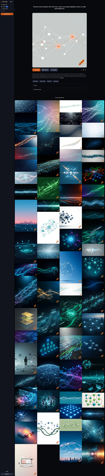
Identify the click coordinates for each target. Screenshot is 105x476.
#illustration (35, 81)
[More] (81, 70)
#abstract (49, 81)
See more (62, 77)
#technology (42, 81)
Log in (7, 471)
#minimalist (56, 81)
